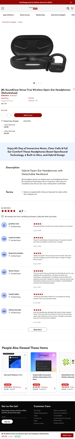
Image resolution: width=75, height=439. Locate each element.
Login (36, 415)
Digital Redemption (41, 413)
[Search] (68, 8)
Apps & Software (8, 15)
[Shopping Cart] (72, 8)
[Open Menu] (3, 8)
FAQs (36, 421)
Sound (20, 22)
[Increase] (11, 115)
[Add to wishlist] (74, 89)
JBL (6, 110)
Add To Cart (28, 115)
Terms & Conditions (60, 413)
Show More (37, 329)
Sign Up (7, 421)
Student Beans (59, 423)
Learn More (27, 121)
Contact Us (38, 418)
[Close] (71, 2)
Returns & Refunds (60, 410)
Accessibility (58, 415)
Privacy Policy (39, 423)
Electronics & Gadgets (58, 15)
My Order (37, 410)
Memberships (40, 15)
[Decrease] (3, 115)
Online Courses (25, 15)
